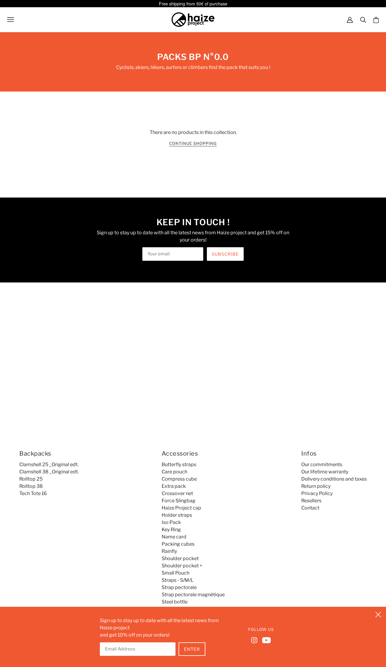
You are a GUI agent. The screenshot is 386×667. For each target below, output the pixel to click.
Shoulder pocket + (182, 566)
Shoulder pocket (180, 558)
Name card (174, 537)
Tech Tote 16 (33, 493)
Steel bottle (175, 602)
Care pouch (174, 472)
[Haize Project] (193, 19)
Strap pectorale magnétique (193, 594)
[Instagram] (255, 640)
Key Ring (171, 529)
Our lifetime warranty (324, 472)
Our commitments (321, 464)
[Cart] (376, 19)
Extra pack (174, 486)
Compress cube (179, 479)
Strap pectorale (179, 587)
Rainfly (169, 551)
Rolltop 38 (31, 486)
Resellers (311, 500)
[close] (378, 614)
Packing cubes (178, 544)
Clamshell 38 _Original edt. (49, 472)
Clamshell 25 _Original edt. (48, 464)
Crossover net (177, 493)
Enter (192, 649)
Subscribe (225, 254)
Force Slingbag (178, 500)
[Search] (363, 19)
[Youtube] (265, 640)
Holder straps (177, 515)
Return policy (316, 486)
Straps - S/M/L (178, 580)
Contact (310, 508)
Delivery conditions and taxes (334, 479)
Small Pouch (175, 573)
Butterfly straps (179, 464)
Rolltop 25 (31, 479)
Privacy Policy (317, 493)
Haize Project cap (181, 508)
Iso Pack (171, 522)
